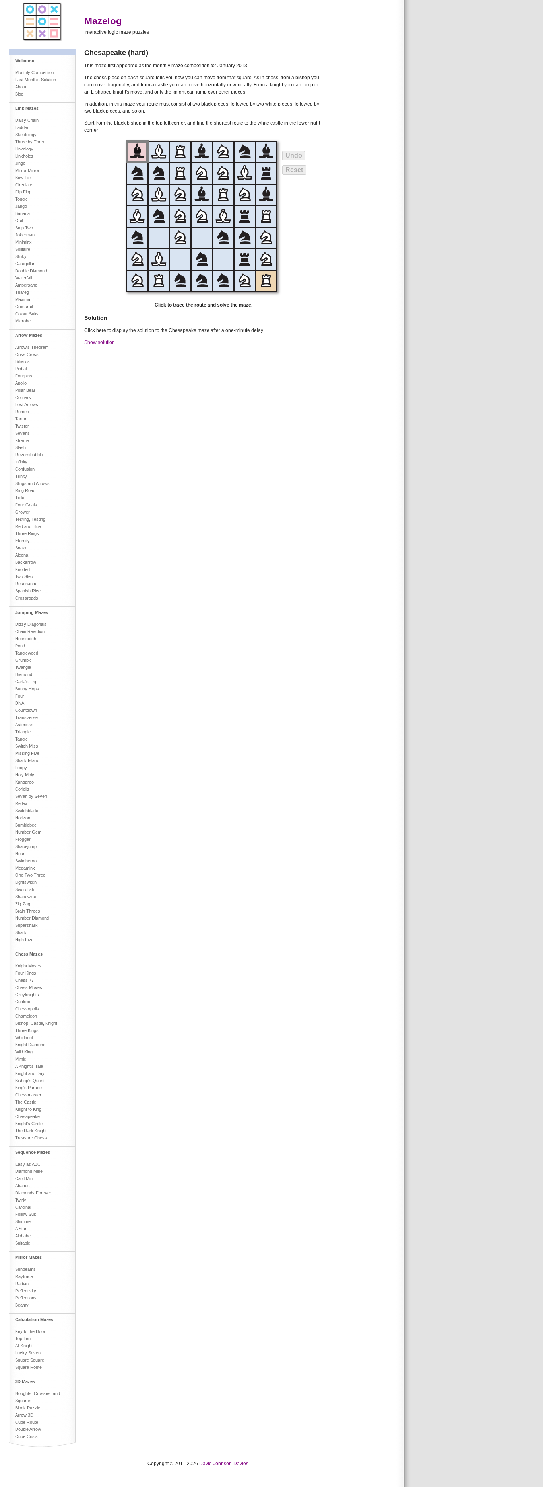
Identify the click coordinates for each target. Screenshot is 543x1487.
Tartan (21, 418)
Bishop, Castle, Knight (36, 1023)
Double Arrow (28, 1429)
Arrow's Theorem (31, 347)
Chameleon (26, 1016)
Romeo (22, 411)
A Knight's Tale (29, 1066)
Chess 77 (24, 980)
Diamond (23, 674)
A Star (21, 1228)
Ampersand (26, 285)
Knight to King (28, 1109)
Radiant (22, 1283)
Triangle (23, 731)
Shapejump (26, 846)
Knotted (22, 569)
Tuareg (22, 292)
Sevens (22, 433)
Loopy (21, 767)
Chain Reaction (30, 631)
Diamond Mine (29, 1171)
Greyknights (27, 994)
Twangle (23, 667)
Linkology (24, 149)
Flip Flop (23, 192)
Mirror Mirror (27, 170)
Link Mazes (27, 108)
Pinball (21, 368)
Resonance (26, 583)
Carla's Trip (26, 681)
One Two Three (30, 875)
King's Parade (28, 1087)
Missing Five (27, 753)
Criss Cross (27, 354)
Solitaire (22, 249)
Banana (22, 213)
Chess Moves (28, 987)
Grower (22, 512)
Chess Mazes (29, 954)
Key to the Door (30, 1331)
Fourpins (23, 375)
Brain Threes (27, 911)
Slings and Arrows (32, 483)
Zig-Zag (22, 903)
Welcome (24, 60)
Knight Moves (28, 965)
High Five (24, 939)
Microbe (23, 321)
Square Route (28, 1367)
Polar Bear (25, 390)
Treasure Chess (31, 1137)
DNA (19, 703)
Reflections (26, 1298)
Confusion (25, 469)
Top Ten (23, 1338)
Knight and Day (30, 1073)
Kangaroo (24, 782)
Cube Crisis (26, 1436)
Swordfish (24, 889)
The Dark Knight (31, 1130)
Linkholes (24, 156)
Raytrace (24, 1276)
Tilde (19, 497)
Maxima (22, 299)
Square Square (29, 1360)
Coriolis (22, 789)
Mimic (20, 1059)
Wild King (24, 1051)
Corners (23, 397)
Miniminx (23, 242)
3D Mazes (25, 1381)
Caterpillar (25, 263)
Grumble (23, 660)
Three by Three (30, 141)
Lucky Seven (28, 1352)
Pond (20, 645)
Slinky (21, 256)
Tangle (21, 739)
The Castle (25, 1102)
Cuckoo (22, 1001)
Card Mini (24, 1178)
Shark (21, 932)
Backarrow (25, 562)
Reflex (21, 803)
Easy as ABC (28, 1164)
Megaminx (25, 868)
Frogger (23, 839)
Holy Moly (24, 774)
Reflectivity (25, 1290)
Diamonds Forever (33, 1192)
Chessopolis (27, 1008)
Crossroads (26, 598)
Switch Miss (26, 746)
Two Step (24, 576)
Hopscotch (25, 638)
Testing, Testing (30, 519)
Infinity (21, 461)
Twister (22, 426)
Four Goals (26, 504)
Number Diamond (32, 918)
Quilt (19, 220)
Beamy (22, 1305)
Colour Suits (27, 313)
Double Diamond (31, 270)
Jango (21, 206)
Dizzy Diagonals (31, 624)
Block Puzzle (27, 1407)
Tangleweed (26, 653)
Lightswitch (26, 882)
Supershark (26, 925)
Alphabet (23, 1235)
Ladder (22, 127)
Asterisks (24, 724)
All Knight (24, 1345)
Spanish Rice (28, 590)
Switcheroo (26, 860)
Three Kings (27, 1030)
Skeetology (26, 134)
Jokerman (25, 235)
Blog (19, 94)
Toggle (21, 199)
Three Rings (27, 533)
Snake (21, 547)
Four (19, 696)
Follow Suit (25, 1214)
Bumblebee (26, 825)
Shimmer (23, 1221)
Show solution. (100, 342)
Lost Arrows (26, 404)
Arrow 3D (24, 1415)
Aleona (21, 555)
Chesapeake (27, 1116)
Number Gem (28, 832)
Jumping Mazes (31, 612)
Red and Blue (28, 526)
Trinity (21, 476)
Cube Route (26, 1422)
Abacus (22, 1185)
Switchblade (26, 810)
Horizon (22, 817)
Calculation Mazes (34, 1319)
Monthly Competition (34, 72)
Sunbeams (25, 1269)
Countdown (26, 710)
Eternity (22, 540)
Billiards (22, 361)
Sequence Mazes (32, 1152)
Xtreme (22, 440)
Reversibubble (29, 454)
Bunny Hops (27, 688)
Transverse (26, 717)
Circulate (23, 184)
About (20, 86)
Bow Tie (23, 177)
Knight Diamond (30, 1044)
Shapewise (25, 896)
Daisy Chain (27, 120)
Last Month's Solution (35, 79)
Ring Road (25, 490)
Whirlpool (24, 1037)
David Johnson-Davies (223, 1463)
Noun (20, 853)
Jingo (20, 163)
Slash (20, 447)
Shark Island (27, 760)
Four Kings (25, 973)
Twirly (20, 1200)
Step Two (24, 227)
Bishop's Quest (30, 1080)
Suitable (22, 1243)
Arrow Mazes (28, 335)
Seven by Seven (31, 796)
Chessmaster (28, 1094)
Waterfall (23, 278)
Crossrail (24, 306)
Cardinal (23, 1207)
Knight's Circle (29, 1123)
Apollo (21, 383)
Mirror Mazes (28, 1257)
